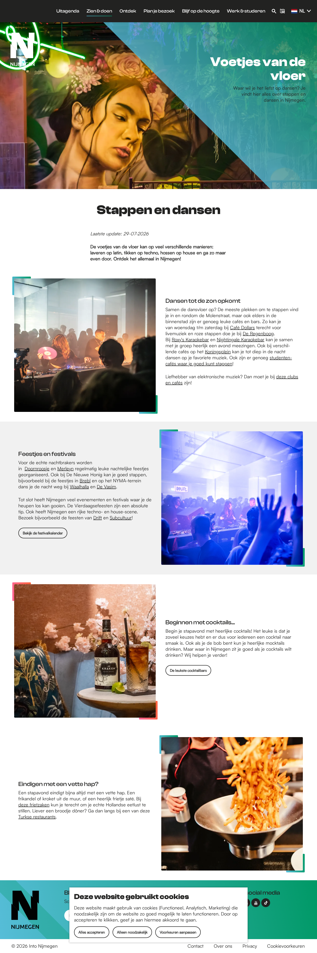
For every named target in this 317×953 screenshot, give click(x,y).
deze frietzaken (33, 805)
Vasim (110, 486)
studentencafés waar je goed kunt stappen (228, 360)
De (100, 486)
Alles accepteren (91, 932)
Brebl (85, 480)
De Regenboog (258, 333)
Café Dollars (242, 327)
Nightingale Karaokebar (240, 339)
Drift (97, 518)
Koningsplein (218, 351)
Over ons (223, 946)
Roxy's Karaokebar (190, 339)
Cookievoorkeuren (286, 946)
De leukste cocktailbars (188, 670)
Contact (196, 946)
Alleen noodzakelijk (132, 932)
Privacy (250, 946)
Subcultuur (121, 518)
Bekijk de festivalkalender (43, 533)
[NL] (294, 11)
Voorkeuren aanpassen (178, 932)
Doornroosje (37, 468)
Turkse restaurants (37, 817)
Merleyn (65, 468)
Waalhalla (79, 486)
